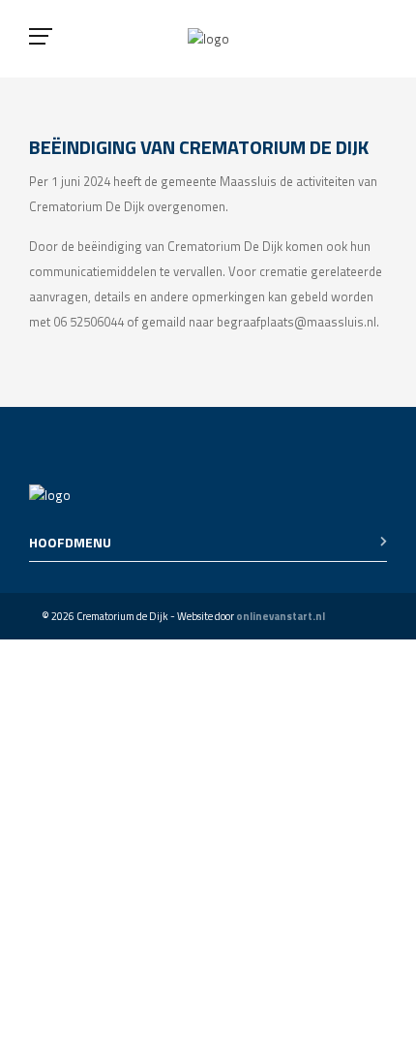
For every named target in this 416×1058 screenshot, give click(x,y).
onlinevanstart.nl (280, 616)
